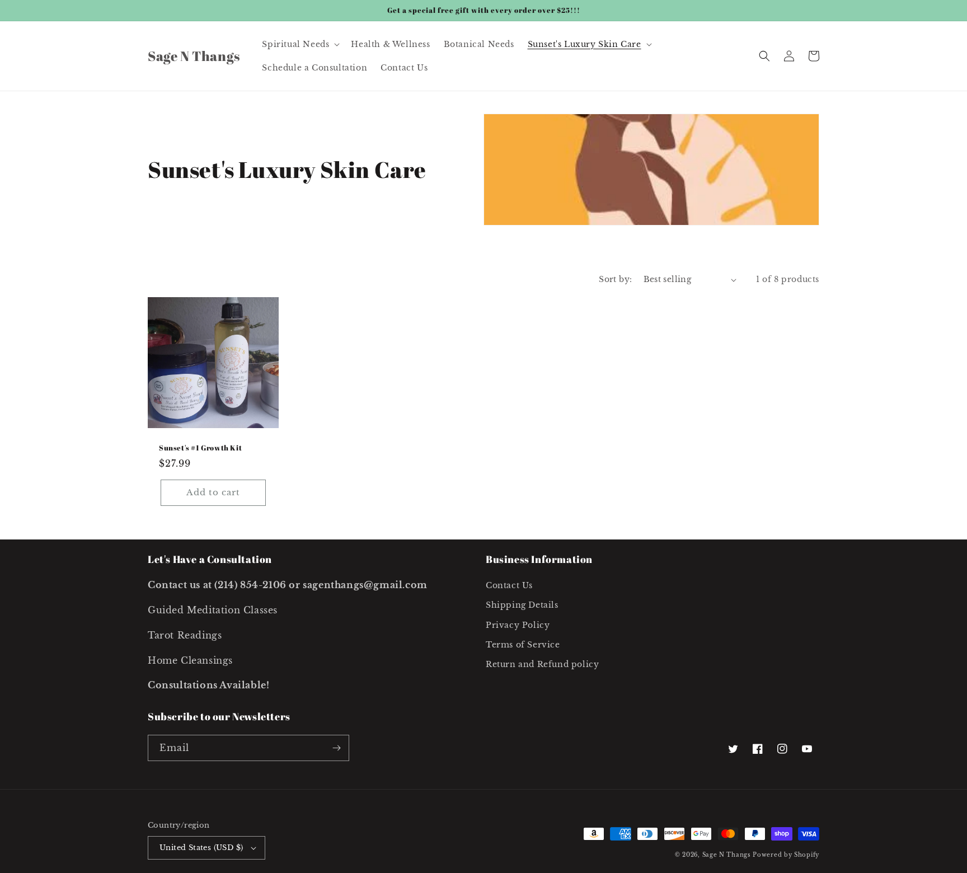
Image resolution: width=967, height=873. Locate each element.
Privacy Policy (518, 625)
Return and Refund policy (542, 664)
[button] (299, 44)
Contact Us (509, 585)
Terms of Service (523, 645)
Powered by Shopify (786, 854)
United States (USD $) (201, 847)
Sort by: (615, 279)
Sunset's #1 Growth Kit (200, 448)
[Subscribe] (336, 748)
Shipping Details (522, 605)
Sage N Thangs (726, 854)
